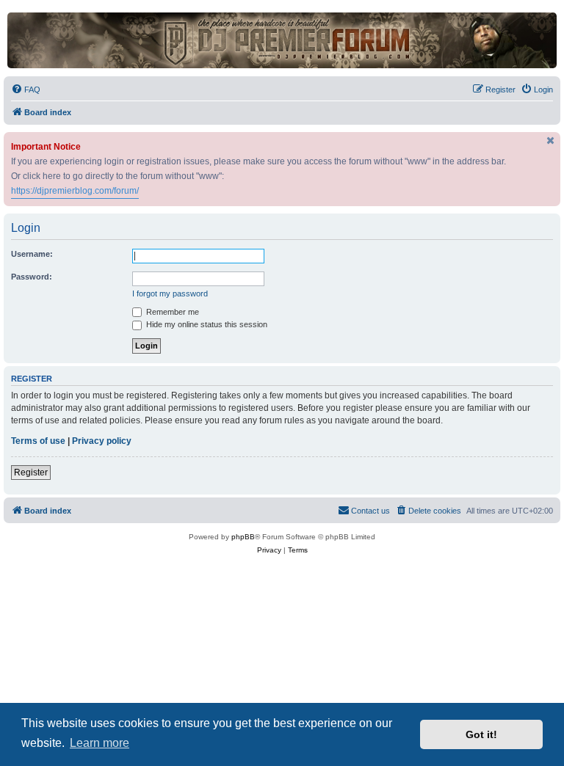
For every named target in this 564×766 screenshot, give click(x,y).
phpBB (243, 537)
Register (31, 472)
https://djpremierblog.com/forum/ (75, 191)
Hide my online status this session (205, 324)
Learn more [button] (99, 743)
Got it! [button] (481, 734)
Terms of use (38, 441)
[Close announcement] (550, 140)
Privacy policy (101, 441)
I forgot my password (170, 293)
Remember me (171, 311)
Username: (32, 253)
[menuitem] (25, 89)
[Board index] (282, 40)
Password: (31, 276)
